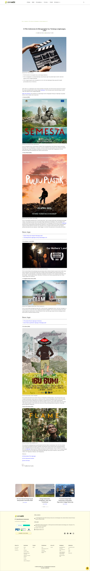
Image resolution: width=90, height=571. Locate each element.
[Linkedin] (64, 533)
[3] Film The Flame (26, 460)
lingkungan (42, 90)
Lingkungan (26, 21)
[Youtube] (70, 533)
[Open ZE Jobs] (47, 2)
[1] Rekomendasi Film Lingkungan (29, 456)
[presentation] (17, 493)
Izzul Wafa (25, 504)
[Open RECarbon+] (59, 2)
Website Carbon (26, 525)
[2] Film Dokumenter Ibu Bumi (28, 458)
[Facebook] (67, 533)
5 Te (24, 237)
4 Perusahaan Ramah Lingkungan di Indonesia (32, 320)
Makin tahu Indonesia (26, 93)
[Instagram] (73, 533)
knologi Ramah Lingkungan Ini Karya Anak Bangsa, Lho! (36, 237)
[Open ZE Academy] (41, 2)
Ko (23, 322)
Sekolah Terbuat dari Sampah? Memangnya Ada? (33, 235)
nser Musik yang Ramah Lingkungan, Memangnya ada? (35, 322)
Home (23, 21)
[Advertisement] (45, 12)
